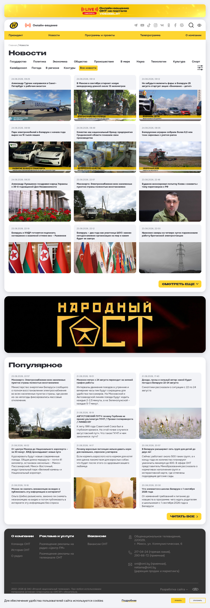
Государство (18, 61)
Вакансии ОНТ (97, 544)
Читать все (182, 516)
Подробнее (129, 600)
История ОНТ (20, 550)
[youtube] (142, 25)
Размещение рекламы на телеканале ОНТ (56, 555)
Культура (179, 61)
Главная (13, 45)
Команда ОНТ (20, 544)
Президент (16, 35)
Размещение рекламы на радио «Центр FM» (56, 545)
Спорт (196, 61)
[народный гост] (105, 324)
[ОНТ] (14, 25)
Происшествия (104, 61)
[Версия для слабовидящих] (199, 25)
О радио (17, 556)
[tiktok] (149, 25)
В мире (125, 61)
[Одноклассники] (169, 25)
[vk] (162, 25)
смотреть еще (178, 284)
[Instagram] (156, 25)
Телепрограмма (150, 35)
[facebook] (175, 25)
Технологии (158, 61)
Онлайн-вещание (45, 25)
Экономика (60, 61)
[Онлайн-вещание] (105, 10)
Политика (39, 61)
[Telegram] (136, 25)
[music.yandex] (182, 25)
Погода (36, 68)
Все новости (88, 68)
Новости (54, 35)
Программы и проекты (100, 35)
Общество (80, 61)
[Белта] (193, 589)
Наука (140, 61)
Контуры (69, 68)
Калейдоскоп (18, 68)
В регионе (52, 68)
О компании (193, 35)
